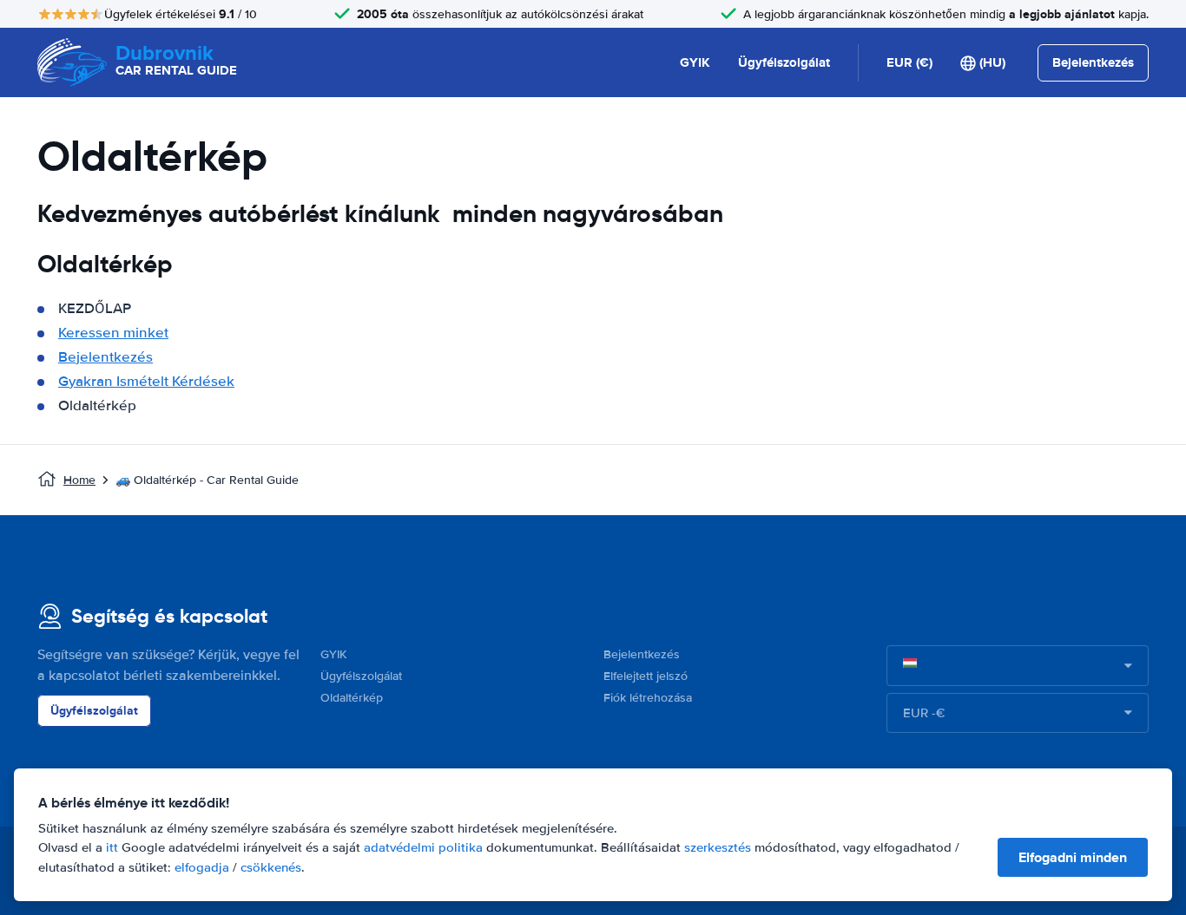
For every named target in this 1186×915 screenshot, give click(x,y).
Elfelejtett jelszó (645, 676)
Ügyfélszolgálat (784, 62)
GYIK (695, 62)
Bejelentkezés (105, 357)
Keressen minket (113, 333)
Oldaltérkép (351, 697)
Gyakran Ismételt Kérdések (146, 381)
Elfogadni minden (1072, 857)
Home (79, 480)
